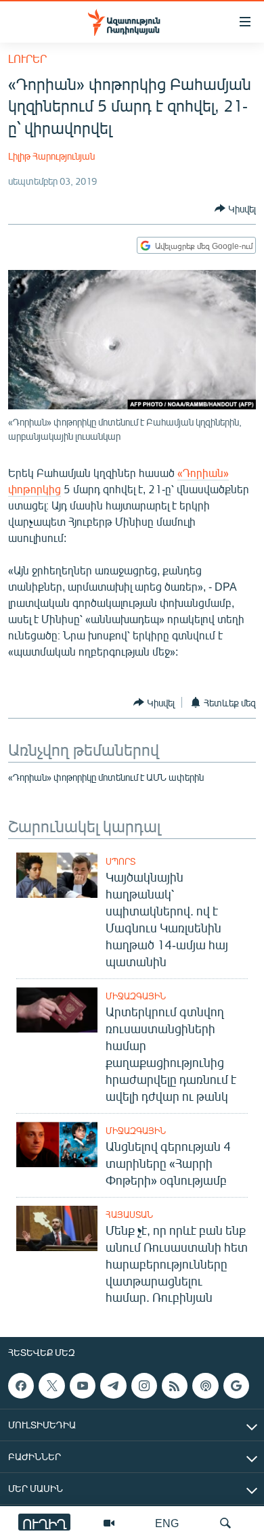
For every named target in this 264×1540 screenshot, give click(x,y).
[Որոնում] (225, 1523)
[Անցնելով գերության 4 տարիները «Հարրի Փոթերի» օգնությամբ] (56, 1144)
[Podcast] (205, 1386)
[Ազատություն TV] (109, 1523)
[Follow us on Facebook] (21, 1386)
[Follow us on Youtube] (82, 1386)
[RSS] (175, 1386)
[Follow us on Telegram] (113, 1386)
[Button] (235, 208)
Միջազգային (136, 996)
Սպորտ (120, 861)
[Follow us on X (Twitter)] (51, 1386)
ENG (167, 1522)
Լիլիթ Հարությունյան (51, 156)
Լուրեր (27, 58)
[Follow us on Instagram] (144, 1386)
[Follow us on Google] (236, 1386)
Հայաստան (129, 1214)
